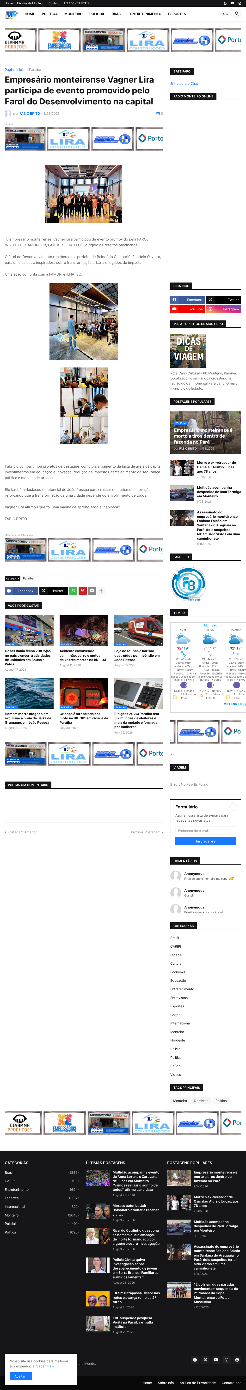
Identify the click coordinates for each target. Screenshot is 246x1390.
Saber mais (45, 1366)
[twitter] (205, 1360)
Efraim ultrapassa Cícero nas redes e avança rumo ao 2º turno (136, 1297)
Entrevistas (179, 998)
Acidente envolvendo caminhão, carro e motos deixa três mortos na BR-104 (83, 655)
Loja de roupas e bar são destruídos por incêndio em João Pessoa (137, 655)
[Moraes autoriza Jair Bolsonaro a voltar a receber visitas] (98, 1211)
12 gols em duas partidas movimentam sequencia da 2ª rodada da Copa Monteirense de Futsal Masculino (216, 1293)
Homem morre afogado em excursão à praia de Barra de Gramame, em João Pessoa (28, 718)
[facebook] (225, 3)
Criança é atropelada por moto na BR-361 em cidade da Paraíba (84, 718)
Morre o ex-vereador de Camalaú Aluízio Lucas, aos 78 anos (216, 466)
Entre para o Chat (184, 83)
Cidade (176, 955)
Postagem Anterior (22, 832)
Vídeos (175, 1074)
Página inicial (15, 70)
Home (9, 3)
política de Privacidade (198, 1383)
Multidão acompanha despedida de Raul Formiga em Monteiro (219, 491)
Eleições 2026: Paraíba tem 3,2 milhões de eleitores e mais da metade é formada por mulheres (136, 720)
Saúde (175, 1066)
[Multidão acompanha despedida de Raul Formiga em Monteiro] (182, 493)
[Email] (92, 591)
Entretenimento (145, 14)
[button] (225, 14)
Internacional (180, 1023)
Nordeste (177, 1040)
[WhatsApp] (73, 591)
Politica (50, 14)
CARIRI (175, 946)
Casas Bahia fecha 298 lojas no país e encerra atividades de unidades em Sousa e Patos (28, 657)
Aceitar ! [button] (20, 1376)
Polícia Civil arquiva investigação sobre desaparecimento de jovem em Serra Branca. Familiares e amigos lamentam (135, 1268)
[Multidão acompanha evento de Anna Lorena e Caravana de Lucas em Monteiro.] (98, 1178)
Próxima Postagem (145, 832)
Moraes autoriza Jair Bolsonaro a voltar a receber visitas (136, 1209)
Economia (177, 972)
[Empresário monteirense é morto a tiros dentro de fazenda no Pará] (179, 1178)
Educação (178, 980)
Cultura (176, 963)
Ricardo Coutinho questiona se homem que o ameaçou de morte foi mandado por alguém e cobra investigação (136, 1237)
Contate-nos (231, 1383)
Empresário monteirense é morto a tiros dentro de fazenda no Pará (215, 1176)
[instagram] (240, 3)
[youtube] (232, 3)
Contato (54, 3)
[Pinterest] (83, 591)
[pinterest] (237, 1360)
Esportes (177, 14)
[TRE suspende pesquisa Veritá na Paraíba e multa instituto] (98, 1323)
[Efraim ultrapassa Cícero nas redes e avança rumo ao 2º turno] (98, 1298)
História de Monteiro (30, 3)
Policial (97, 14)
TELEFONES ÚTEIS (76, 3)
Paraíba (35, 70)
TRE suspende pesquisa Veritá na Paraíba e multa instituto (133, 1322)
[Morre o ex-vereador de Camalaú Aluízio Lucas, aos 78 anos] (182, 468)
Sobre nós (166, 1383)
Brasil (117, 14)
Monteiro (73, 14)
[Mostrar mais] (101, 591)
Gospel (175, 1015)
